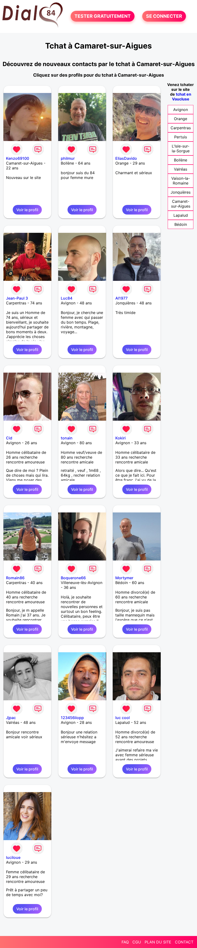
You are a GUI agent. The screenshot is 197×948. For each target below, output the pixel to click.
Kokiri (120, 438)
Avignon (180, 109)
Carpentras (181, 127)
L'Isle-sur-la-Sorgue (181, 148)
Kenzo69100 (17, 158)
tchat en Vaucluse (181, 96)
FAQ (125, 942)
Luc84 (66, 298)
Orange (180, 118)
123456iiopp (72, 717)
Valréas (180, 169)
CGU (136, 942)
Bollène (180, 160)
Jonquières (181, 192)
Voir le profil (27, 209)
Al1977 (121, 298)
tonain (67, 438)
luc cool (122, 717)
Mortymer (124, 577)
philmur (68, 158)
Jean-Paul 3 (17, 298)
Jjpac (11, 717)
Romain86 (15, 577)
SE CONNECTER (164, 16)
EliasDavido (126, 158)
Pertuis (180, 137)
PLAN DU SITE (158, 942)
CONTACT (184, 942)
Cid (9, 438)
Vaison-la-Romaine (180, 180)
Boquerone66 (73, 577)
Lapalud (180, 215)
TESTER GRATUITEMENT (102, 16)
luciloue (13, 857)
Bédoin (180, 224)
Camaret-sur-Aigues (180, 204)
